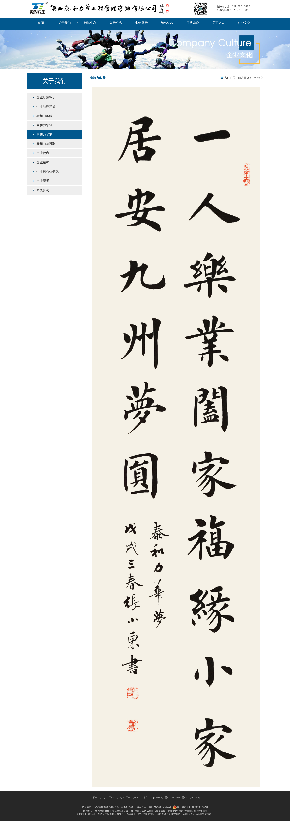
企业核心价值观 (47, 171)
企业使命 (42, 153)
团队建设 (192, 22)
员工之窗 (218, 22)
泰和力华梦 (44, 134)
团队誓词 (42, 190)
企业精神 (42, 162)
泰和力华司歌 (45, 143)
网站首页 (243, 77)
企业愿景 (42, 180)
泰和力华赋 (44, 116)
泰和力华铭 (44, 125)
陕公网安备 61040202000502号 (192, 807)
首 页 (40, 22)
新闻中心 (90, 22)
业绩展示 (141, 22)
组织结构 (167, 22)
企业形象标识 (45, 97)
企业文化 (244, 22)
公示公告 (115, 22)
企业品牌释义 (45, 106)
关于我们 (64, 22)
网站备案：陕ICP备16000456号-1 (154, 807)
